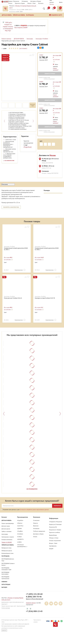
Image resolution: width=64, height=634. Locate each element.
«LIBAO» (19, 542)
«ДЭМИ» (19, 528)
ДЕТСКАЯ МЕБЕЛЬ (6, 520)
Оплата (10, 3)
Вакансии (35, 526)
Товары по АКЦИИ (7, 542)
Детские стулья (6, 526)
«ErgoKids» (20, 520)
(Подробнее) (27, 147)
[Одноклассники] (40, 48)
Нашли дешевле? (55, 69)
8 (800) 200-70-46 (34, 596)
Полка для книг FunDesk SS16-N (13, 298)
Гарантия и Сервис (20, 3)
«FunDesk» (20, 534)
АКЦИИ (51, 548)
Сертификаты (52, 546)
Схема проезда (6, 608)
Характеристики (19, 270)
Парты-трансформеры (8, 523)
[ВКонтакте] (38, 48)
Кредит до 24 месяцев (55, 524)
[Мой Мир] (43, 48)
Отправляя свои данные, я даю (26, 509)
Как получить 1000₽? (21, 27)
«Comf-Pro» (20, 526)
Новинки (4, 581)
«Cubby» (19, 536)
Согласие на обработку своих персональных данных (34, 509)
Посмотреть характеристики (11, 207)
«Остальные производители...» (22, 545)
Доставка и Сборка (35, 1)
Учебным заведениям (39, 531)
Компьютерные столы (7, 553)
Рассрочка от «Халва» (55, 530)
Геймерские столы (6, 548)
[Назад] (4, 413)
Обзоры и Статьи (53, 538)
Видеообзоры (53, 535)
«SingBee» (20, 531)
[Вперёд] (60, 413)
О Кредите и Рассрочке (55, 521)
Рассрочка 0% (53, 527)
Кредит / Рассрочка (13, 1)
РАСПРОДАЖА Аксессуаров (5, 573)
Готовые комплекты (7, 539)
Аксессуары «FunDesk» (9, 246)
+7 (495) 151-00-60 (34, 594)
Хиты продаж (6, 584)
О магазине (36, 520)
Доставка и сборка (38, 534)
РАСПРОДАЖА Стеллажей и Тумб (6, 568)
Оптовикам (25, 1)
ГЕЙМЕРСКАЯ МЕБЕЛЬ (8, 545)
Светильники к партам (8, 537)
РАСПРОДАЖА (5, 556)
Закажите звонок (30, 603)
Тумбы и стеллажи (6, 531)
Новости (35, 523)
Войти (60, 2)
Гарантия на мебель (54, 532)
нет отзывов (23, 48)
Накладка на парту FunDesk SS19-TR (45, 298)
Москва (52, 4)
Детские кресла (6, 529)
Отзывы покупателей (55, 540)
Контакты (40, 3)
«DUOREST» (20, 539)
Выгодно (4, 587)
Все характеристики (9, 160)
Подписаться (57, 505)
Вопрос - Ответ (32, 3)
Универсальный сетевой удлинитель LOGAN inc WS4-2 (16, 248)
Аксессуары (5, 534)
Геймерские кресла (7, 550)
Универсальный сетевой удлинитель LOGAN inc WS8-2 (47, 248)
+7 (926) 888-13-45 (34, 611)
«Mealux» (19, 523)
